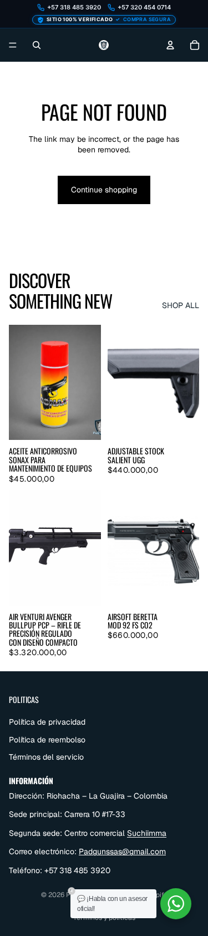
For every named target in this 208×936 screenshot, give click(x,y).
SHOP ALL (180, 305)
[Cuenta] (170, 45)
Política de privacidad (47, 722)
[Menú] (13, 45)
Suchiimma (146, 833)
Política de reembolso (47, 739)
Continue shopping (104, 190)
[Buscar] (36, 45)
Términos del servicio (46, 757)
